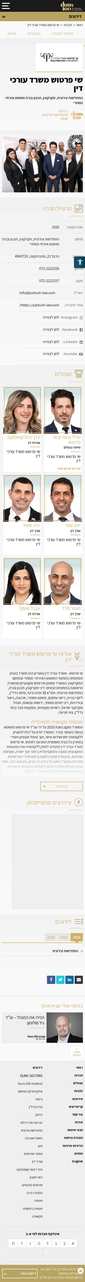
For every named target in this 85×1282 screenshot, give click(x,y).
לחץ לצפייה (51, 317)
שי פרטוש (63, 429)
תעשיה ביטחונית (32, 1208)
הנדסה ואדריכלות (31, 1122)
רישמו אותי (28, 1273)
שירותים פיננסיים (32, 1185)
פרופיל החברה (62, 33)
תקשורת (37, 1216)
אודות (11, 33)
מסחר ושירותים (33, 1154)
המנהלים (34, 33)
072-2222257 (49, 280)
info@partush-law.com (37, 292)
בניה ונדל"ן (35, 1107)
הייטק (38, 1114)
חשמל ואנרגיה (33, 1138)
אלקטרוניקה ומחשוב (29, 1091)
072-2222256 (49, 268)
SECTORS (31, 1075)
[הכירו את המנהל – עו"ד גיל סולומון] (42, 1027)
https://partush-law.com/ (39, 305)
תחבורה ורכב (34, 1193)
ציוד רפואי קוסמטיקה (29, 1169)
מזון (40, 1146)
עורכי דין (37, 1161)
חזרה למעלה (77, 1053)
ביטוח (39, 1099)
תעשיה (38, 1200)
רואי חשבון (36, 1177)
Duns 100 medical (30, 1083)
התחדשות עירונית (65, 950)
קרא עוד (62, 786)
